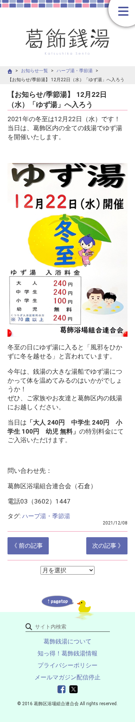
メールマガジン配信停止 (67, 677)
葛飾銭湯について (68, 641)
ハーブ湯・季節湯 (75, 70)
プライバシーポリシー (68, 665)
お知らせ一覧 (34, 70)
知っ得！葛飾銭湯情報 (68, 653)
